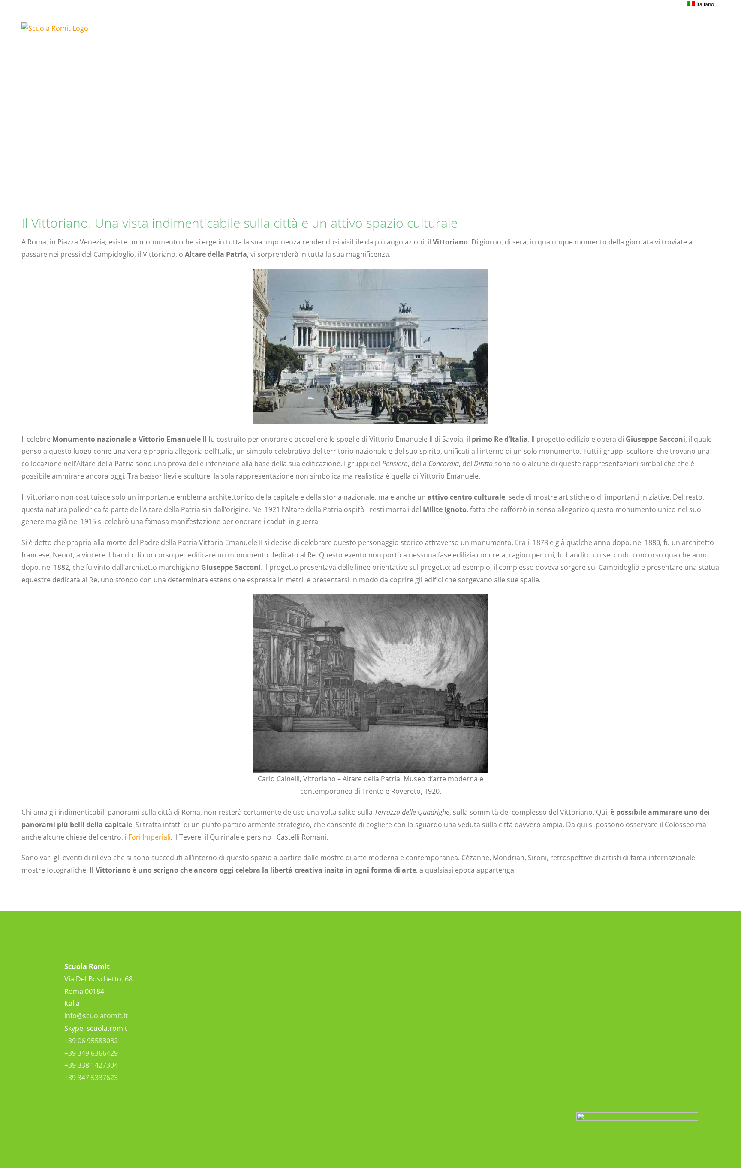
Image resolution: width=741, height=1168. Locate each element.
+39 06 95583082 (91, 1040)
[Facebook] (412, 979)
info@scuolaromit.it (96, 1015)
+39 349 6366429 (91, 1053)
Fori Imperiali (149, 837)
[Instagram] (431, 979)
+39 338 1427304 (91, 1065)
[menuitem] (700, 4)
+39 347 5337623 (91, 1077)
